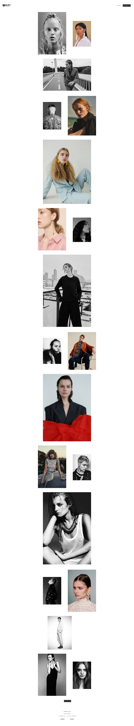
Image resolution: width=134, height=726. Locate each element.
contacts (119, 5)
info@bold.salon (67, 711)
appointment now (126, 5)
